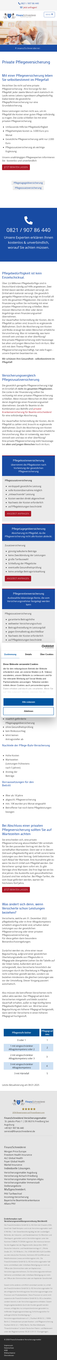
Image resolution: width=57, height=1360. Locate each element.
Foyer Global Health (14, 1161)
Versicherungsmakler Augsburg (20, 1172)
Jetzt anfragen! (30, 7)
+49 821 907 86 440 (14, 1128)
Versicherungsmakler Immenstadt (22, 1182)
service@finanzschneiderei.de (19, 1131)
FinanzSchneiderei (27, 48)
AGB (6, 1350)
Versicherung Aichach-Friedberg (21, 1175)
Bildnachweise (9, 1353)
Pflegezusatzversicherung (28, 187)
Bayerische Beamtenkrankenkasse (22, 1200)
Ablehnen (28, 711)
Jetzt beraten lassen (16, 167)
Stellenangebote (12, 1185)
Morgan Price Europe (15, 1151)
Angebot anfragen (18, 513)
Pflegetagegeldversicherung (28, 182)
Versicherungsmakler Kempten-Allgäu (24, 1179)
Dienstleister (9, 1355)
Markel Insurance (13, 1164)
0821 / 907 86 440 (29, 3)
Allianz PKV (9, 1203)
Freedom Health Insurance (18, 1154)
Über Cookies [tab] (46, 654)
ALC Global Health (13, 1158)
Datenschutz (9, 1348)
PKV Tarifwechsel (13, 1193)
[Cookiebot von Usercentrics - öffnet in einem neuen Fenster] (42, 646)
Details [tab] (28, 654)
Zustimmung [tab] (10, 654)
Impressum (8, 1345)
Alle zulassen (28, 702)
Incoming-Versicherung (16, 1197)
